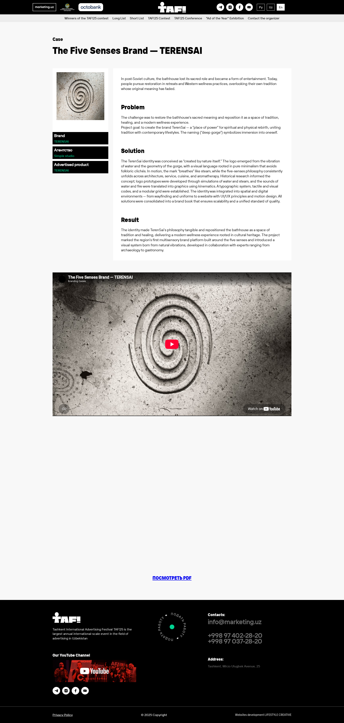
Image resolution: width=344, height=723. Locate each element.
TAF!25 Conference (188, 18)
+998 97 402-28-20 (235, 635)
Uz (271, 7)
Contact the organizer (264, 18)
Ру (261, 7)
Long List (119, 18)
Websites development (263, 715)
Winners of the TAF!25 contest (86, 18)
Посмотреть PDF (172, 578)
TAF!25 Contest (159, 18)
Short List (137, 18)
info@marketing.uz (235, 622)
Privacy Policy (63, 715)
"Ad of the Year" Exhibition (225, 18)
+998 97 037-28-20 (235, 641)
